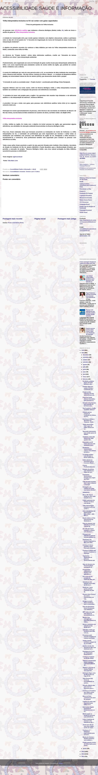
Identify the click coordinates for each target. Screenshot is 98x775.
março (85, 376)
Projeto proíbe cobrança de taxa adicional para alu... (89, 393)
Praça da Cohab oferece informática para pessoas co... (89, 399)
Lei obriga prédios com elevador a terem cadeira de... (88, 456)
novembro (86, 357)
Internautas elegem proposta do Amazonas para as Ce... (89, 709)
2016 (83, 350)
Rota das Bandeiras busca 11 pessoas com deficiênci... (88, 608)
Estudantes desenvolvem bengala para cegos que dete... (89, 477)
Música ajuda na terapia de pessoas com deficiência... (89, 715)
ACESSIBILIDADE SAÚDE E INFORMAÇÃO (46, 8)
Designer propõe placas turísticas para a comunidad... (89, 602)
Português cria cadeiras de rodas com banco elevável (89, 488)
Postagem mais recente (12, 219)
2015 (83, 352)
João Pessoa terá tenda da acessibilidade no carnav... (88, 681)
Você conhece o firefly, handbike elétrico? (89, 409)
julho (84, 367)
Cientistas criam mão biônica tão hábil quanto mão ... (89, 438)
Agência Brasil (17, 157)
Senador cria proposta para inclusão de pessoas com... (89, 404)
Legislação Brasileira (86, 195)
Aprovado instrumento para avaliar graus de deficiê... (89, 433)
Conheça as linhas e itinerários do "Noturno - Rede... (88, 420)
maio (84, 372)
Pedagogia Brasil (85, 204)
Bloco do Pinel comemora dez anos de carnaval (89, 698)
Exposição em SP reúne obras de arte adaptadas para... (89, 443)
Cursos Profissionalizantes (89, 466)
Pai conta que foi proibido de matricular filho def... (89, 578)
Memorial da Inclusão (86, 197)
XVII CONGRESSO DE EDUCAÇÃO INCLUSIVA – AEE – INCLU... (89, 513)
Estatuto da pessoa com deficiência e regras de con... (88, 471)
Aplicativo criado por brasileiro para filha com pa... (89, 631)
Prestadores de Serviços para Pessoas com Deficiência (88, 168)
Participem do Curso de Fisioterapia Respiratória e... (89, 653)
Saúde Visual (83, 212)
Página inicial (40, 219)
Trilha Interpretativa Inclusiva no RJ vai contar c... (89, 507)
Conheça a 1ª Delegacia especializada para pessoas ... (89, 732)
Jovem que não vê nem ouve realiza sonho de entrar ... (88, 726)
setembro (86, 362)
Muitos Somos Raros (86, 200)
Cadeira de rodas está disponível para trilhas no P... (89, 703)
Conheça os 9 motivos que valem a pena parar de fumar (89, 692)
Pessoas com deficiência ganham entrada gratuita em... (89, 536)
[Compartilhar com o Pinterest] (46, 169)
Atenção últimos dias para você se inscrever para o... (89, 687)
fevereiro (85, 379)
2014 (83, 751)
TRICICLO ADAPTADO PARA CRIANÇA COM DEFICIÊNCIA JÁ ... (89, 663)
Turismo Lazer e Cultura (33, 171)
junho (85, 369)
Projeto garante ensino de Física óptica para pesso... (89, 744)
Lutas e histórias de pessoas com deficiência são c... (88, 721)
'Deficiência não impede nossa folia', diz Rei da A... (89, 583)
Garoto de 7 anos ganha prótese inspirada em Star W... (88, 590)
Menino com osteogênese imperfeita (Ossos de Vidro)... (89, 620)
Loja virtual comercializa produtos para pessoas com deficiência (90, 279)
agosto (85, 364)
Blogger (60, 763)
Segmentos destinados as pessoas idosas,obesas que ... (89, 559)
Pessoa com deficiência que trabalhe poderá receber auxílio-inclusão (90, 313)
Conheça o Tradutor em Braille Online (88, 657)
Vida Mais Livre (13, 160)
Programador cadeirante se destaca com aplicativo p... (87, 572)
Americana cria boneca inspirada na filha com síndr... (89, 541)
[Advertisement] (19, 14)
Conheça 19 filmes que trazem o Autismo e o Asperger (89, 552)
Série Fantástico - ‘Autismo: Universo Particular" (87, 165)
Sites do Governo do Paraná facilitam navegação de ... (89, 566)
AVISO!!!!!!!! (86, 492)
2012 (83, 756)
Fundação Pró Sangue (86, 193)
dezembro (86, 354)
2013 (83, 754)
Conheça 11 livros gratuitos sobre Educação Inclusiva (89, 546)
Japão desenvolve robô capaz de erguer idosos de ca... (88, 427)
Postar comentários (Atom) (16, 222)
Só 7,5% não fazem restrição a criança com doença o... (89, 530)
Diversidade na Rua (85, 189)
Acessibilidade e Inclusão (17, 171)
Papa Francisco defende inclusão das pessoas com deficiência (91, 295)
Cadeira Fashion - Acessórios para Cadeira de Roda (88, 185)
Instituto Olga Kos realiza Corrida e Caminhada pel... (88, 388)
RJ (63, 30)
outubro (85, 359)
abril (84, 374)
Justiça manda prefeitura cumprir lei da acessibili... (89, 642)
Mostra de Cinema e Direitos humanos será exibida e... (88, 738)
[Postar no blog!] (42, 169)
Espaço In (82, 191)
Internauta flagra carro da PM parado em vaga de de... (89, 674)
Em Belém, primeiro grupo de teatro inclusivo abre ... (88, 383)
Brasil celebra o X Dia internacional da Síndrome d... (89, 519)
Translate (92, 79)
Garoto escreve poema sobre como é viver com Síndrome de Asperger (90, 331)
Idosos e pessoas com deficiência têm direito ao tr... (89, 626)
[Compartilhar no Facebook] (45, 169)
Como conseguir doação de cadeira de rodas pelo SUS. (88, 262)
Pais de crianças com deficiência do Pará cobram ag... (89, 525)
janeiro (85, 748)
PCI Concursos (84, 202)
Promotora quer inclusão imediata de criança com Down (89, 636)
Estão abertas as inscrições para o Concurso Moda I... (89, 461)
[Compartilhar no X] (43, 169)
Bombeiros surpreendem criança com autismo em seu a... (89, 450)
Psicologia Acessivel (86, 210)
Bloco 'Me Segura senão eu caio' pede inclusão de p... (89, 496)
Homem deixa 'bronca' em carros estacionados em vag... (89, 596)
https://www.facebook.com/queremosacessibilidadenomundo (88, 221)
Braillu (81, 181)
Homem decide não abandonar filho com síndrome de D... (89, 647)
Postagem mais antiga (67, 219)
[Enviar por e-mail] (40, 169)
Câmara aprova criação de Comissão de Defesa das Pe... (89, 414)
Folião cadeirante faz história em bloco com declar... (89, 502)
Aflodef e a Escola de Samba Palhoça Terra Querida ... (89, 669)
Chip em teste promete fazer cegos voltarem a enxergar (89, 483)
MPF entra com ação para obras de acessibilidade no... (89, 613)
